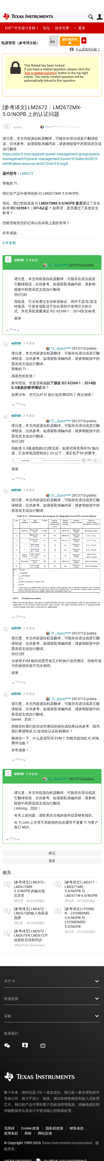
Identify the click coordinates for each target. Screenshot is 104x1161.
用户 (99, 17)
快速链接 (11, 999)
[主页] (28, 16)
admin (17, 127)
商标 (28, 1133)
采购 (7, 1016)
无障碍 (9, 1128)
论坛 (46, 28)
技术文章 (62, 28)
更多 (81, 28)
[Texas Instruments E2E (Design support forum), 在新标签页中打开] (25, 1047)
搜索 (90, 17)
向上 (7, 331)
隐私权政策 (54, 1128)
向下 (18, 331)
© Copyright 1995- (22, 1143)
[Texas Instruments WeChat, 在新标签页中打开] (7, 1047)
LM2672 (26, 173)
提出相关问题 (69, 41)
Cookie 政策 (30, 1128)
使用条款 (11, 1133)
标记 (52, 853)
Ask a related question (40, 73)
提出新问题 (83, 40)
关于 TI (9, 981)
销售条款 (77, 1128)
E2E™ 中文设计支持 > (21, 28)
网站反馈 (45, 1133)
